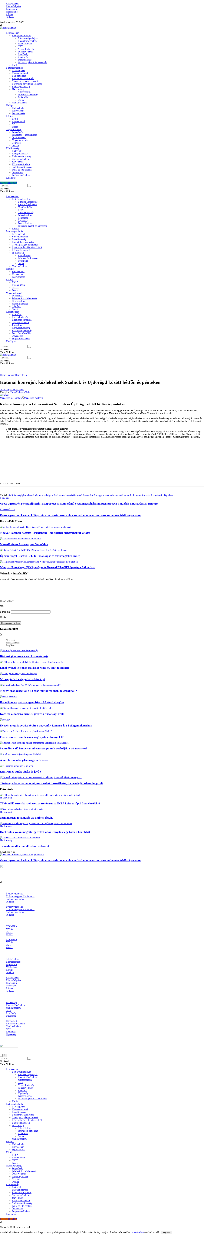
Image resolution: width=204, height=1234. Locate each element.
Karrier (15, 65)
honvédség (45, 495)
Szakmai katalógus (15, 899)
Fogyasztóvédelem (21, 175)
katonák (69, 495)
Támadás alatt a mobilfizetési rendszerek (25, 846)
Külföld (9, 116)
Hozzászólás (7, 601)
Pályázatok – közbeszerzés (24, 135)
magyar (99, 495)
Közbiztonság (12, 148)
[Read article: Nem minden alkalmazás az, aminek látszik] (102, 809)
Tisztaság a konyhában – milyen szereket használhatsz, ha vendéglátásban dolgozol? (51, 783)
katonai (62, 495)
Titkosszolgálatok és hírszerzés (32, 62)
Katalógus (11, 177)
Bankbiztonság (19, 76)
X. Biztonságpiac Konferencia (20, 896)
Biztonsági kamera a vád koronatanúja (24, 656)
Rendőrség (23, 54)
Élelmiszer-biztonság (22, 156)
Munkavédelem (19, 102)
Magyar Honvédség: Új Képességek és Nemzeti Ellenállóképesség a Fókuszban (47, 567)
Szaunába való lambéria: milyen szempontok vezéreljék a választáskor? (44, 748)
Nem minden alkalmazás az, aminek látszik (26, 817)
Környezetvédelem (21, 164)
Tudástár (10, 17)
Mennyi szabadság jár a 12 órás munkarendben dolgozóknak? (38, 690)
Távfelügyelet (18, 70)
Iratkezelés (23, 97)
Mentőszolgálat (25, 43)
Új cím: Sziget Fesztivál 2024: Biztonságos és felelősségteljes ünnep (40, 555)
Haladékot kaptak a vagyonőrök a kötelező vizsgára (32, 702)
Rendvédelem (12, 33)
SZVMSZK (11, 926)
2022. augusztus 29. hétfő (12, 389)
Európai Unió (18, 121)
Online (21, 100)
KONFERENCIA (8, 183)
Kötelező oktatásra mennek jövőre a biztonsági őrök (32, 713)
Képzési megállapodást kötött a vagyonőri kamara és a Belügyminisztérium (46, 725)
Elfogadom (166, 1232)
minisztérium (121, 495)
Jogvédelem (17, 161)
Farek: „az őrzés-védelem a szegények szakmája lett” (32, 737)
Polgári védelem (25, 51)
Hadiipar (10, 105)
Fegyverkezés (18, 113)
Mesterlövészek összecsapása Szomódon (24, 544)
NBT (8, 931)
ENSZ (15, 118)
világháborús (168, 495)
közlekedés (85, 495)
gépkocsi (24, 495)
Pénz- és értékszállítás (22, 169)
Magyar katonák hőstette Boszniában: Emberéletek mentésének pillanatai (45, 532)
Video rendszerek (20, 73)
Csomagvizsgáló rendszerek (25, 81)
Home (3, 375)
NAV (20, 46)
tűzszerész (146, 495)
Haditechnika (18, 108)
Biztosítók (17, 151)
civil (10, 495)
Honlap (3, 617)
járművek (54, 495)
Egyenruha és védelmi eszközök (27, 84)
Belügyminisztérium (21, 35)
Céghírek (16, 143)
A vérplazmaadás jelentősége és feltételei (24, 760)
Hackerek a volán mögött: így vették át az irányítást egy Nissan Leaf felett (45, 831)
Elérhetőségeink (13, 6)
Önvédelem (17, 172)
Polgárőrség (17, 132)
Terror (15, 127)
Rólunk (9, 14)
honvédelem (34, 495)
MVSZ (9, 929)
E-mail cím (5, 612)
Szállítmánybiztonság (22, 167)
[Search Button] (29, 186)
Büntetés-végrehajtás (27, 38)
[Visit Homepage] (8, 28)
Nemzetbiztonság (26, 49)
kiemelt (76, 495)
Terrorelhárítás (25, 59)
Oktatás (15, 145)
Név (2, 606)
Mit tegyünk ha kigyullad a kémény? (22, 679)
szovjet (137, 495)
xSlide (27, 392)
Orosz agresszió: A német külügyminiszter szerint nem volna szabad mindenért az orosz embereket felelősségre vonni (70, 860)
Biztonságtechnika (14, 67)
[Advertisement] (102, 461)
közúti (93, 495)
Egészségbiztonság (21, 86)
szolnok (130, 495)
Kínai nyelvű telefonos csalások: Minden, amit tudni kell (34, 667)
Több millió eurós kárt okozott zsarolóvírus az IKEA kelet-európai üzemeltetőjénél (50, 803)
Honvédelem (18, 110)
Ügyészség (23, 57)
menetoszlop (109, 495)
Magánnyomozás (20, 140)
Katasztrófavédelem (27, 41)
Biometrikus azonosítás (23, 78)
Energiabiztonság (20, 153)
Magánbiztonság (14, 129)
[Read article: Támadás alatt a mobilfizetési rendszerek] (102, 837)
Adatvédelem (12, 3)
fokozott (16, 495)
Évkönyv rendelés (14, 893)
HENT (9, 934)
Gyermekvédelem (20, 159)
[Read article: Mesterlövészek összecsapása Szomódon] (102, 538)
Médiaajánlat (12, 11)
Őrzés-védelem (19, 137)
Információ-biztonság (28, 94)
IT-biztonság (18, 89)
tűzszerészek (156, 495)
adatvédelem (138, 1232)
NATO (15, 124)
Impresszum (11, 9)
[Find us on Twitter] (1, 25)
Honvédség (11, 1002)
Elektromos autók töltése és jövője (20, 771)
